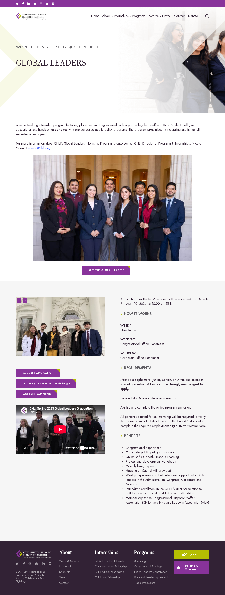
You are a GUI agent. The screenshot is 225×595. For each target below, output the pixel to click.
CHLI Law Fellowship (107, 577)
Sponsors (64, 572)
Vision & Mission (69, 561)
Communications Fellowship (111, 566)
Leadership (65, 566)
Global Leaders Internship (110, 561)
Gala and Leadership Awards (151, 577)
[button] (106, 270)
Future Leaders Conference (150, 572)
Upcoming (140, 561)
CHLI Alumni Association (109, 572)
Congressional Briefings (148, 566)
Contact (63, 583)
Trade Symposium (144, 583)
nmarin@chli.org (39, 148)
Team (62, 577)
